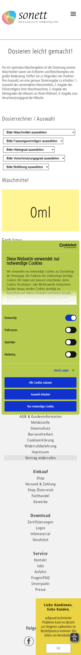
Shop (40, 478)
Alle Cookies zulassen (40, 382)
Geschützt (41, 539)
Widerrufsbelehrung (40, 446)
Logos (40, 527)
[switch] (70, 330)
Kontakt (40, 560)
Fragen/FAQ (40, 577)
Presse (40, 589)
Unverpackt (40, 583)
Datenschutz (40, 428)
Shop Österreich (40, 490)
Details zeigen (61, 370)
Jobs (40, 565)
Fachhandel (41, 495)
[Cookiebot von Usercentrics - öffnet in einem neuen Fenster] (59, 246)
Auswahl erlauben (40, 394)
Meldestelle (40, 422)
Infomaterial (40, 533)
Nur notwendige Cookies (40, 406)
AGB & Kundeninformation (40, 416)
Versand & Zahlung (40, 484)
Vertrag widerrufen (40, 457)
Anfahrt (40, 571)
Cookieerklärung (40, 440)
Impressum (40, 452)
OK (58, 648)
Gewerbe (40, 501)
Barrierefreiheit (40, 434)
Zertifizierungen (40, 522)
